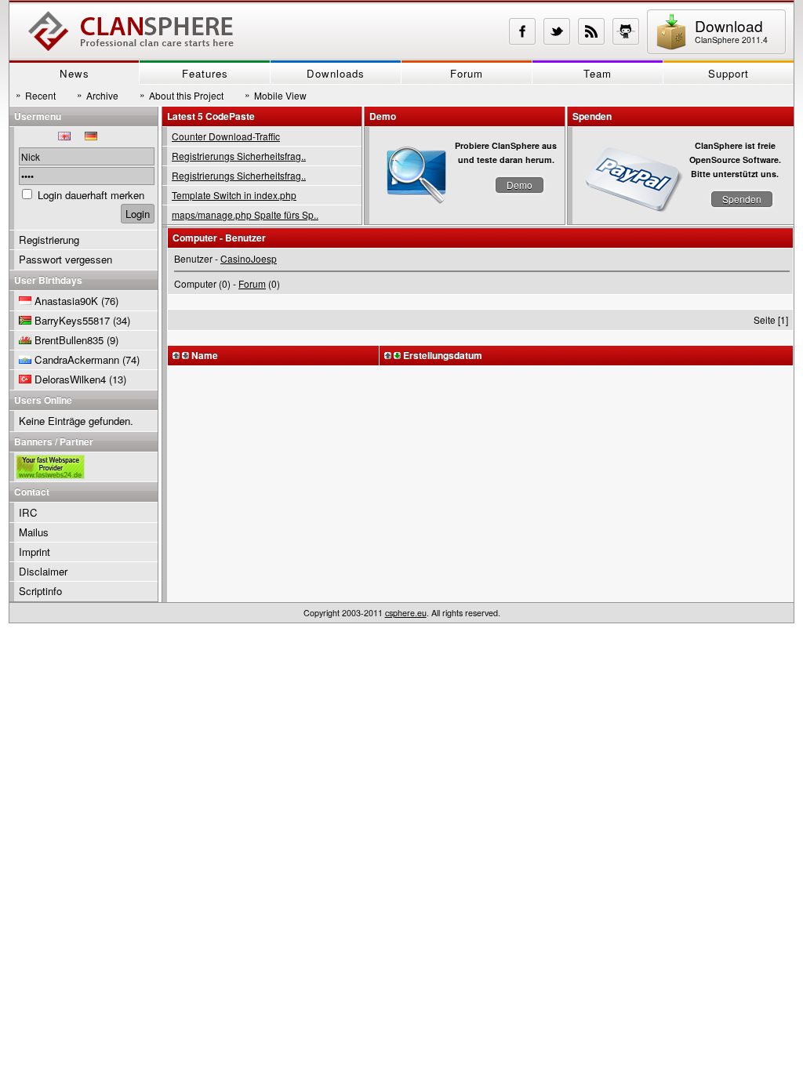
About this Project (181, 95)
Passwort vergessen (65, 259)
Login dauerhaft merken (91, 194)
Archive (97, 95)
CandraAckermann (77, 359)
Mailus (34, 532)
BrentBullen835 (69, 339)
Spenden (741, 198)
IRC (28, 512)
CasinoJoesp (248, 258)
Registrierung (49, 239)
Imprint (34, 551)
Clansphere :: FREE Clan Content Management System (131, 31)
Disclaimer (43, 571)
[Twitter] (556, 31)
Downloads (336, 73)
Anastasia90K (66, 300)
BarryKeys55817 (72, 320)
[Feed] (591, 31)
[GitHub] (625, 31)
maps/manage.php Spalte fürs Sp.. (245, 214)
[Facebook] (522, 31)
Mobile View (276, 95)
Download (731, 30)
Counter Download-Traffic (226, 136)
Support (728, 73)
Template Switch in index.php (234, 194)
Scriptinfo (40, 590)
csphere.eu (406, 613)
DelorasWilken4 (70, 379)
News (74, 73)
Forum (466, 73)
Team (597, 73)
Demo (519, 184)
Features (205, 73)
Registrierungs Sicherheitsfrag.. (239, 155)
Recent (36, 95)
